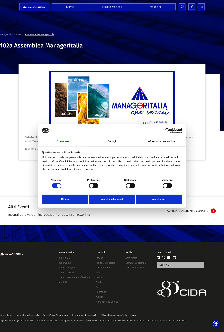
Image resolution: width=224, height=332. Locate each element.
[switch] (93, 185)
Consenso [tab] (63, 141)
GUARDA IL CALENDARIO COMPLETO (187, 210)
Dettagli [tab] (112, 141)
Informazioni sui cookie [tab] (161, 141)
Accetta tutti (159, 199)
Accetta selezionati (112, 199)
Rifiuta (65, 199)
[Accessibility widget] (216, 324)
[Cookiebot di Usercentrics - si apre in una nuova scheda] (167, 130)
